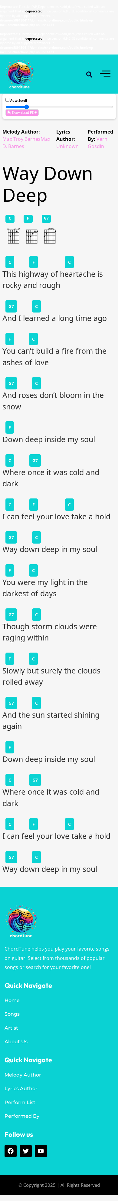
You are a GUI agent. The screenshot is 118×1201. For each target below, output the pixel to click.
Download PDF (24, 112)
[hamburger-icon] (105, 74)
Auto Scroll (18, 100)
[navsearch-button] (89, 74)
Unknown (67, 146)
